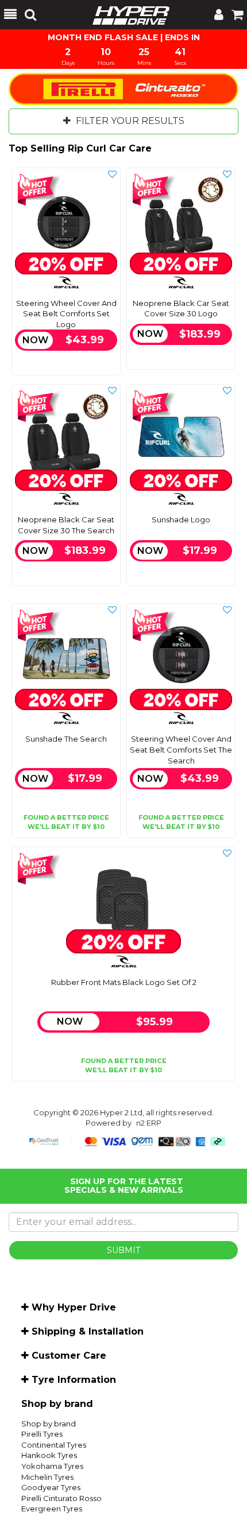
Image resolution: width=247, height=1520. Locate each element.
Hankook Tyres (49, 1455)
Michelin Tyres (47, 1477)
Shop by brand (48, 1423)
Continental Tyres (53, 1444)
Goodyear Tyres (50, 1487)
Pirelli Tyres (42, 1433)
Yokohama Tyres (52, 1466)
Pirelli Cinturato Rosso (61, 1498)
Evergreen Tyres (51, 1508)
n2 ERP (148, 1122)
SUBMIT (123, 1250)
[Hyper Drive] (125, 15)
